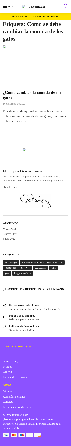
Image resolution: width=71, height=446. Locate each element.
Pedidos (7, 366)
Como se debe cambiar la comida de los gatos (42, 262)
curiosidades (40, 268)
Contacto (8, 401)
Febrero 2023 (10, 233)
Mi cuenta (9, 391)
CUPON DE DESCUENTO (17, 268)
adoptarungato (11, 262)
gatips (53, 268)
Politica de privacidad (15, 376)
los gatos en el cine (22, 273)
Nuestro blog (10, 361)
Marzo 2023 (9, 229)
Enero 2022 (9, 238)
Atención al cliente (14, 396)
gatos (7, 273)
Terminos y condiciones (17, 406)
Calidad (7, 371)
